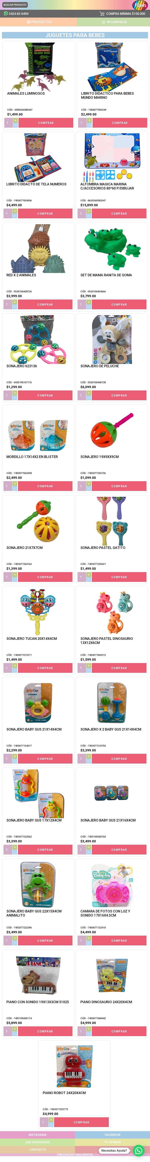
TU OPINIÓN (112, 1142)
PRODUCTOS (41, 22)
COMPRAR (46, 122)
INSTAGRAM (37, 1135)
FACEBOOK (112, 1135)
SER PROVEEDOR (38, 1142)
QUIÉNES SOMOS (113, 1149)
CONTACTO (37, 1149)
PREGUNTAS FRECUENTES (75, 1154)
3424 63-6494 (18, 14)
